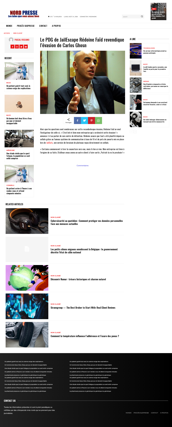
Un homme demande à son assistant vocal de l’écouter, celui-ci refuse (155, 103)
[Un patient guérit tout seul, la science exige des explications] (19, 71)
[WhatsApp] (98, 120)
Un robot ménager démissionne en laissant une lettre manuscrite (154, 120)
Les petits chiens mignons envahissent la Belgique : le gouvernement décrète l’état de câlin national (84, 250)
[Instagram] (17, 46)
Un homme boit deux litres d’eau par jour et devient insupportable (19, 121)
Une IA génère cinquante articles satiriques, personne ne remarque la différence (155, 86)
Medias (146, 81)
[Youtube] (26, 46)
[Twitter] (21, 46)
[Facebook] (12, 46)
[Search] (142, 16)
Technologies (149, 48)
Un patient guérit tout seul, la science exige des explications (18, 87)
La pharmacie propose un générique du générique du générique (25, 375)
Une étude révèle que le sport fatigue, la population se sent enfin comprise (18, 156)
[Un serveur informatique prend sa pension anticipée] (136, 51)
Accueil (7, 33)
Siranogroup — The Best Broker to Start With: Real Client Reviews (83, 307)
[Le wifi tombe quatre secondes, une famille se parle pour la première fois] (136, 68)
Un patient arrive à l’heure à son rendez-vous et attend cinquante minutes (19, 191)
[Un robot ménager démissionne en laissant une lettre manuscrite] (136, 119)
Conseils (10, 185)
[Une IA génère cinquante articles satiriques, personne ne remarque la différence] (136, 85)
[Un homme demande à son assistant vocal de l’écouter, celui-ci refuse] (136, 102)
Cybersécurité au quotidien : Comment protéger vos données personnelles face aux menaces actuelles (87, 222)
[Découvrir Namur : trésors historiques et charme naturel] (27, 278)
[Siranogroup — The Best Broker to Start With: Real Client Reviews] (27, 306)
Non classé (17, 33)
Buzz (154, 9)
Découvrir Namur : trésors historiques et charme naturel (78, 279)
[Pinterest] (91, 120)
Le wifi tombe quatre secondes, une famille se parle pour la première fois (155, 69)
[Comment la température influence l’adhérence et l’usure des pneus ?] (27, 335)
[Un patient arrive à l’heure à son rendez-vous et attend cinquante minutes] (19, 173)
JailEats (49, 142)
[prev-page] (131, 131)
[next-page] (135, 131)
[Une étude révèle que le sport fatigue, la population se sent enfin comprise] (19, 138)
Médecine (10, 150)
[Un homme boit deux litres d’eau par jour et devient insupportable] (19, 103)
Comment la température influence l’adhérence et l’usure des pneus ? (85, 336)
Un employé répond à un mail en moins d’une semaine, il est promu (158, 15)
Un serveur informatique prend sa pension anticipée (154, 52)
